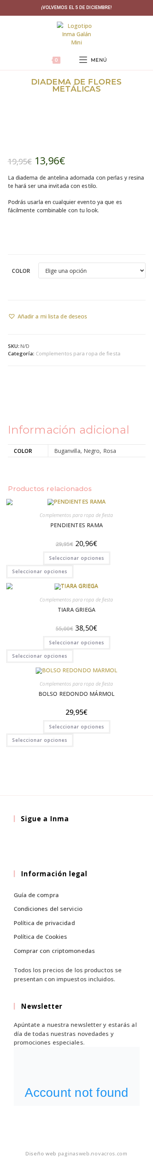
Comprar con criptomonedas (54, 951)
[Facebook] (23, 842)
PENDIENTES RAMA (76, 525)
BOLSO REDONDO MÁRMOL (76, 693)
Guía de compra (36, 895)
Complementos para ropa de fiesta (78, 353)
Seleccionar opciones (76, 558)
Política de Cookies (40, 936)
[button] (47, 316)
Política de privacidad (44, 923)
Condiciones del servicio (48, 908)
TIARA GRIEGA (76, 609)
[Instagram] (41, 842)
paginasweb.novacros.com (93, 1153)
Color (21, 270)
